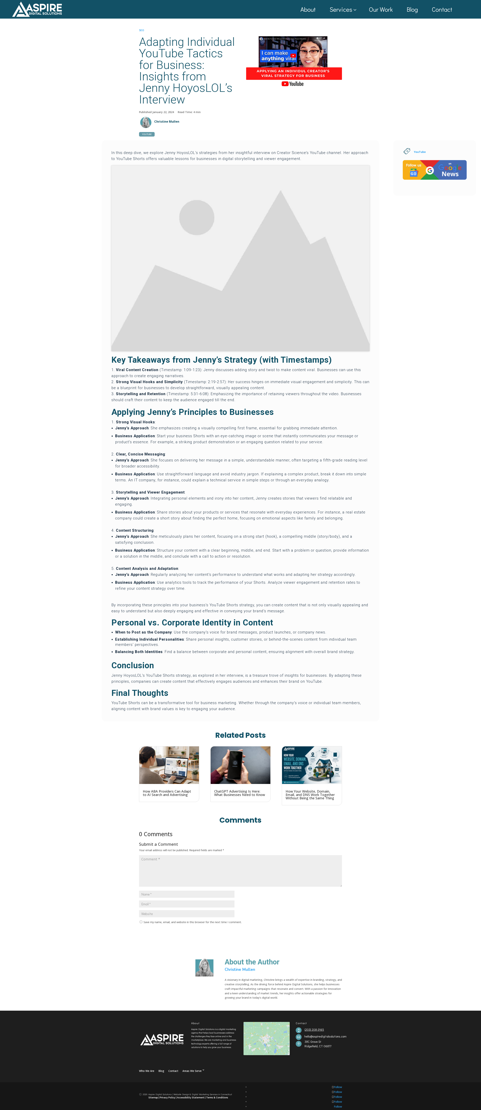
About (308, 9)
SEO (141, 30)
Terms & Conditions (217, 1097)
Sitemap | (154, 1097)
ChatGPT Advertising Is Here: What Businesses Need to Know (239, 793)
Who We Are (146, 1070)
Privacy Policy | (168, 1097)
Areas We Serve (192, 1070)
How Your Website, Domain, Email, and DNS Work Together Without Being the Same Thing (310, 794)
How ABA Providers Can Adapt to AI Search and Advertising (167, 793)
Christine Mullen (166, 121)
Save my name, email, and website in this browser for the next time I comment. (193, 922)
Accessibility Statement (191, 1097)
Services (341, 9)
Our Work (381, 9)
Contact (442, 9)
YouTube (147, 134)
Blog (412, 9)
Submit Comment (321, 931)
